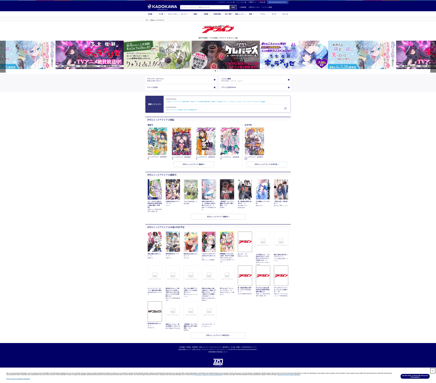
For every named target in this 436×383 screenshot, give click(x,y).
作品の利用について (184, 349)
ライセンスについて (215, 347)
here (238, 373)
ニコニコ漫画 (232, 80)
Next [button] (433, 57)
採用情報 (194, 347)
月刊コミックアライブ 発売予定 (217, 335)
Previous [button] (3, 57)
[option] (150, 55)
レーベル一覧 (242, 2)
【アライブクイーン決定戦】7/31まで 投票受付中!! (181, 110)
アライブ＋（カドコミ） (156, 80)
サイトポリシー (222, 349)
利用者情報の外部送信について (218, 352)
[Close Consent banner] (432, 370)
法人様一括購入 (236, 347)
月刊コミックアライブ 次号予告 (266, 164)
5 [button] (222, 70)
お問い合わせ (196, 349)
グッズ (274, 14)
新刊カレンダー (255, 7)
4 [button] (220, 70)
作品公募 (262, 2)
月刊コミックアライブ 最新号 (193, 164)
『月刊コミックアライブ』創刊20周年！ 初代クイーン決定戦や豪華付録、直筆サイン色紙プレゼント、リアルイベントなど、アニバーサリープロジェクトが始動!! (215, 101)
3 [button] (218, 70)
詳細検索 (243, 7)
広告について (203, 347)
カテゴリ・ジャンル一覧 (227, 2)
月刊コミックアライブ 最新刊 (217, 217)
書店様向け (226, 347)
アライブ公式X (152, 87)
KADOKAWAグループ (248, 347)
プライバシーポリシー (209, 349)
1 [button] (213, 70)
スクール (285, 14)
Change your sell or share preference (288, 374)
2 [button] (216, 70)
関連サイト (253, 2)
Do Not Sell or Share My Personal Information (242, 349)
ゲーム (263, 14)
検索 (233, 7)
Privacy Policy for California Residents (18, 379)
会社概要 (182, 347)
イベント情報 (267, 7)
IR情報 (188, 347)
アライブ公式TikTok (228, 87)
